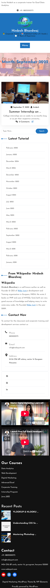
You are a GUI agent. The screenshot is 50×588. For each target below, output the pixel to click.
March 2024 (11, 168)
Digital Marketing (8, 478)
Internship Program (9, 492)
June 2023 (10, 208)
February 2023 (12, 229)
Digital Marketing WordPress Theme (18, 582)
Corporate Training (9, 487)
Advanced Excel (7, 483)
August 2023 (11, 195)
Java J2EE (5, 497)
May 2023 (10, 215)
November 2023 (12, 181)
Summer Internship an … (25, 111)
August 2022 (11, 242)
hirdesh (36, 107)
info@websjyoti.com (17, 348)
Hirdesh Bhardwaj (25, 30)
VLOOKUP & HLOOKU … (25, 512)
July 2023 (10, 202)
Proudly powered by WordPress (25, 587)
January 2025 (11, 155)
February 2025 (12, 148)
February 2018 (11, 256)
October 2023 (11, 188)
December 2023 (12, 175)
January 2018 (11, 262)
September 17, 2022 (21, 107)
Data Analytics (7, 468)
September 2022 (12, 235)
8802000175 (13, 336)
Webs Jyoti (22, 291)
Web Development (9, 473)
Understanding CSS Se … (25, 523)
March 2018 (10, 249)
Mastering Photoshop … (24, 534)
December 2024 (12, 161)
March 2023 (11, 222)
